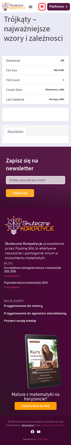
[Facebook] (32, 432)
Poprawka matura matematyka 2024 (25, 282)
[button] (31, 7)
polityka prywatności (53, 425)
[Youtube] (38, 432)
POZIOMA (42, 439)
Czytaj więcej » (12, 275)
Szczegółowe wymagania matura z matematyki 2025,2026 (32, 269)
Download (14, 114)
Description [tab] (15, 131)
